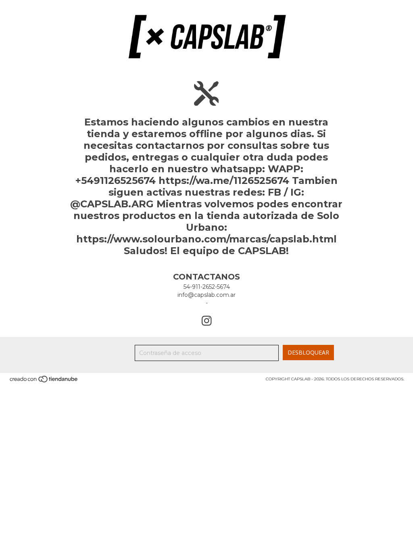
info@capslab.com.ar (206, 294)
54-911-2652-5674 (207, 286)
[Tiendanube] (44, 381)
